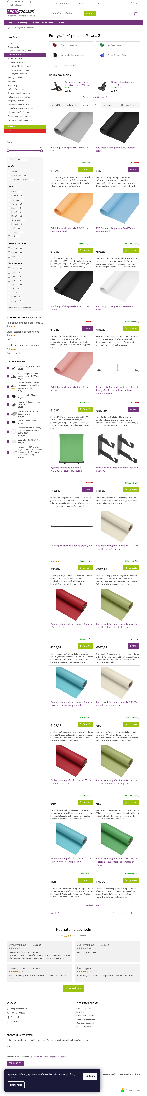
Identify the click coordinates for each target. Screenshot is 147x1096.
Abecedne (108, 105)
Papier (16, 252)
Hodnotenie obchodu (73, 929)
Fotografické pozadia (17, 54)
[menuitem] (9, 22)
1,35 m (16, 268)
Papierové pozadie (19, 58)
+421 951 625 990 (18, 1013)
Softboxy (12, 81)
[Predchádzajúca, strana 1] (119, 913)
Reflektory (12, 85)
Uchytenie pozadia (19, 73)
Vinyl (15, 256)
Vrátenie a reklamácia (85, 1019)
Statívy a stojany (15, 77)
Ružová (16, 224)
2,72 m (16, 284)
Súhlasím (90, 1076)
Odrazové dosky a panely (19, 93)
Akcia (10, 130)
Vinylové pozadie (18, 62)
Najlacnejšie (72, 105)
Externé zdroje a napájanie (19, 116)
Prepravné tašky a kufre (18, 104)
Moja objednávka (83, 1026)
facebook (15, 1017)
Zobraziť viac (73, 988)
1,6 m (15, 272)
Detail (133, 169)
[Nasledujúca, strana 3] (131, 913)
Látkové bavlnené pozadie (22, 66)
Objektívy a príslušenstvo (19, 112)
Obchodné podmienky (85, 1023)
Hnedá (16, 212)
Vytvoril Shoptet (133, 1090)
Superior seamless (21, 179)
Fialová (16, 208)
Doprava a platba (63, 3)
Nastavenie (16, 1084)
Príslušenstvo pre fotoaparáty (21, 108)
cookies (11, 1077)
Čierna (16, 204)
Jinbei (15, 171)
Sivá (15, 228)
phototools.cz (17, 1021)
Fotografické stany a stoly (19, 97)
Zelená (16, 232)
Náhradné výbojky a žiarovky (20, 120)
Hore (56, 913)
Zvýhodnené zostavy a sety (20, 50)
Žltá (15, 236)
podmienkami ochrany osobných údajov (48, 1056)
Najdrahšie (56, 105)
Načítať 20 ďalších (94, 905)
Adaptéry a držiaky (16, 100)
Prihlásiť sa (15, 1063)
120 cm (16, 301)
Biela (15, 191)
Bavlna (16, 248)
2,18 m (16, 276)
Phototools (18, 175)
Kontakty (81, 3)
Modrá (16, 216)
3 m (15, 288)
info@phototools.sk (19, 1008)
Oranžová (17, 220)
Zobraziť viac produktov (93, 97)
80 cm (15, 296)
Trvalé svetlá (13, 47)
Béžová (16, 195)
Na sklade (18, 159)
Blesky (11, 43)
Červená (16, 200)
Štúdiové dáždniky (16, 89)
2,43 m (16, 280)
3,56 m (16, 292)
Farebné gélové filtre (20, 70)
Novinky (11, 126)
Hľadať (89, 13)
